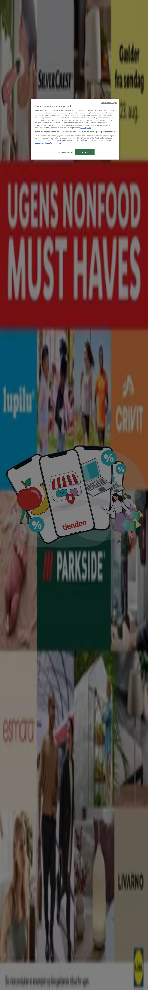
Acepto (85, 152)
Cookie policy (86, 128)
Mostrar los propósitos (63, 152)
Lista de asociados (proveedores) (48, 143)
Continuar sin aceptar (109, 103)
